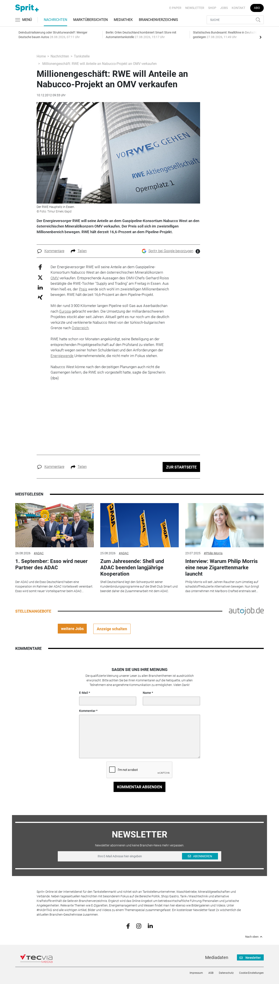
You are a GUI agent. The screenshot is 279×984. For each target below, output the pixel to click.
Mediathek (123, 20)
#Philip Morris (213, 553)
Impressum (196, 972)
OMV (55, 278)
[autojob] (246, 611)
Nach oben (252, 936)
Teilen (82, 251)
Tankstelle (82, 56)
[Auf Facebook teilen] (40, 266)
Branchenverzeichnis (158, 20)
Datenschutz (226, 972)
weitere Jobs (72, 628)
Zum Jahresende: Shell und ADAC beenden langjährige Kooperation (132, 567)
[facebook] (128, 925)
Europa (65, 311)
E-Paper (175, 8)
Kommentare (54, 251)
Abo (257, 8)
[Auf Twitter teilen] (40, 277)
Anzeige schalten (112, 629)
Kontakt (238, 8)
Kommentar (87, 711)
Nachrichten (55, 20)
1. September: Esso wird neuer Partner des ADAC (51, 564)
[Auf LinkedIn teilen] (40, 287)
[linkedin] (150, 925)
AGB (210, 972)
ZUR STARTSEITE (181, 467)
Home (41, 56)
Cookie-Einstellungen (251, 972)
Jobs (224, 8)
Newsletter (194, 8)
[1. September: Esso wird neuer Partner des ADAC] (54, 525)
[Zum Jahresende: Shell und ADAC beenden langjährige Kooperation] (139, 525)
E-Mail (83, 692)
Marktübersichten (90, 20)
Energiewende (62, 356)
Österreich (80, 328)
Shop (212, 8)
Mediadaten (216, 957)
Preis (83, 289)
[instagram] (138, 925)
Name (147, 692)
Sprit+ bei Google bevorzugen (170, 251)
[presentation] (260, 37)
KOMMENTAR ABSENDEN (139, 787)
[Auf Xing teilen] (40, 297)
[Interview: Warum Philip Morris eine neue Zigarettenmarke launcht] (224, 525)
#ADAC (39, 553)
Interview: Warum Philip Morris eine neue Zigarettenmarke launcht (221, 567)
